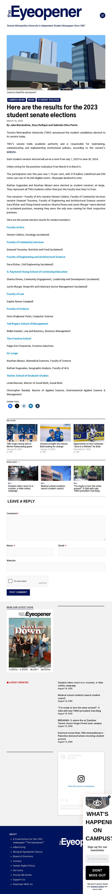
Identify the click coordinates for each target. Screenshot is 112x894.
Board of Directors (23, 856)
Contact (17, 861)
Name (11, 546)
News (31, 100)
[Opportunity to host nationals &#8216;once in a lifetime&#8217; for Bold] (89, 433)
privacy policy (97, 886)
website (11, 152)
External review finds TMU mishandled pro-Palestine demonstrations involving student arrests (81, 736)
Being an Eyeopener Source (27, 852)
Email (62, 546)
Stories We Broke (22, 875)
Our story (18, 870)
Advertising (19, 847)
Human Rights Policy (24, 866)
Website (11, 561)
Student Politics (48, 100)
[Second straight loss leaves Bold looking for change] (55, 433)
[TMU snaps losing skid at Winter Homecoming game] (22, 433)
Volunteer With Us (23, 884)
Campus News (16, 100)
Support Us (19, 879)
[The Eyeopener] (50, 13)
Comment (13, 513)
